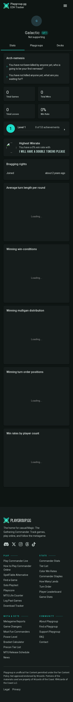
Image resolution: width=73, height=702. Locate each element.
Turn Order (45, 586)
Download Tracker (14, 605)
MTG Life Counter (13, 595)
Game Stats (46, 597)
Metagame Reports (14, 621)
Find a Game (10, 580)
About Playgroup (48, 621)
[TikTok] (34, 544)
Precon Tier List (12, 647)
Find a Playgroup (48, 626)
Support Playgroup (49, 631)
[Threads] (27, 544)
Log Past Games (13, 600)
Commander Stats (49, 560)
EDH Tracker (17, 7)
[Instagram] (21, 544)
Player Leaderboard (50, 591)
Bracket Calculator (14, 642)
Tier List (43, 566)
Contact (43, 642)
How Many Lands (48, 581)
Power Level (10, 636)
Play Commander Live (16, 560)
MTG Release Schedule (16, 652)
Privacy (16, 689)
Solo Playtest (11, 585)
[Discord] (6, 544)
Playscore (9, 590)
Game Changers (13, 626)
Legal (7, 689)
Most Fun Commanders (17, 631)
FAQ (41, 636)
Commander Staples (51, 576)
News (7, 657)
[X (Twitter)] (14, 544)
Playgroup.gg (18, 3)
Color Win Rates (48, 571)
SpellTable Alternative (16, 574)
